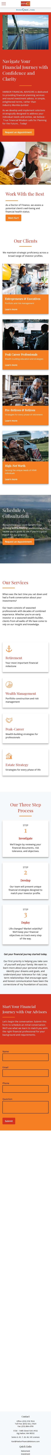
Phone (5, 1083)
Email (5, 1067)
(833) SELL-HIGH (29, 1424)
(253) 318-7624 (28, 1421)
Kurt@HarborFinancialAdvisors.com (25, 1441)
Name (5, 1051)
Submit (9, 1121)
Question (7, 1099)
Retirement (25, 1451)
